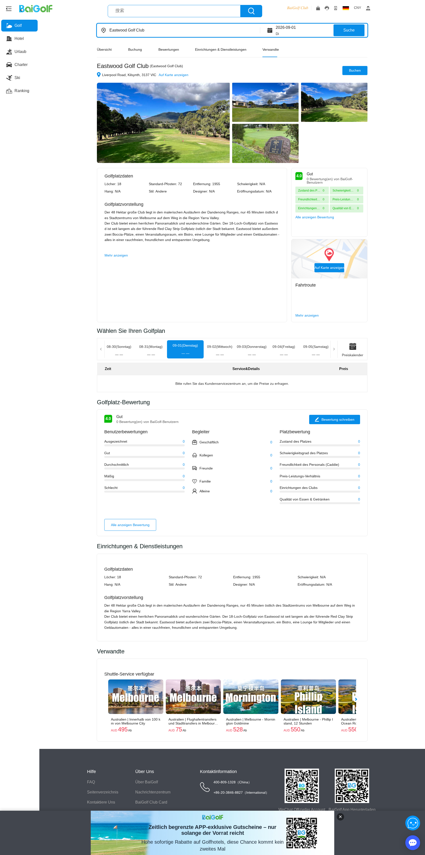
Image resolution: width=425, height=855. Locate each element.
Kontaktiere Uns (101, 802)
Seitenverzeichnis (102, 792)
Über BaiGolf (146, 782)
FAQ (91, 782)
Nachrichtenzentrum (152, 792)
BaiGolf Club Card (151, 802)
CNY (357, 8)
